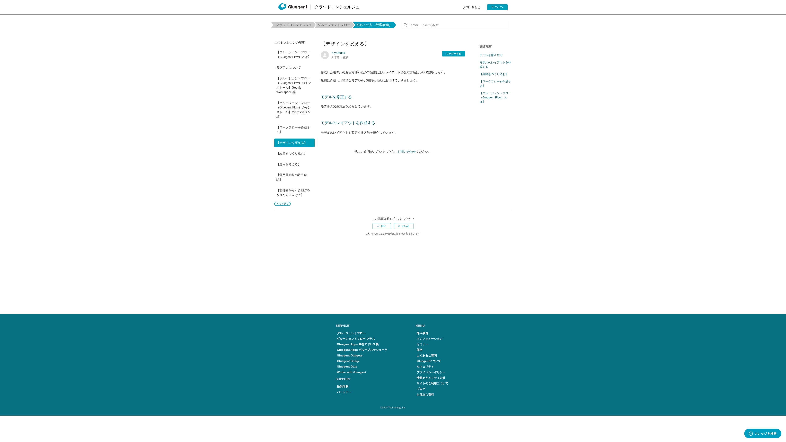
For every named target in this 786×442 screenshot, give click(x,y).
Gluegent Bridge (348, 361)
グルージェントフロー (334, 25)
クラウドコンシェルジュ (294, 25)
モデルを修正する (336, 97)
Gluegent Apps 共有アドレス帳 (358, 344)
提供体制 (342, 386)
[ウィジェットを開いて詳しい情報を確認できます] (762, 434)
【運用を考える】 (288, 164)
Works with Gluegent (351, 372)
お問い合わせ (471, 7)
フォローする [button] (453, 53)
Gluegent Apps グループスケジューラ (362, 349)
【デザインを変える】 (291, 142)
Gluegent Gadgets (350, 355)
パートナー (344, 392)
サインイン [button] (497, 7)
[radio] (382, 226)
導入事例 (422, 333)
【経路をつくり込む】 (291, 153)
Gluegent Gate (347, 366)
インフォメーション (430, 338)
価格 (419, 349)
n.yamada (338, 52)
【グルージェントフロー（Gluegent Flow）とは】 (293, 54)
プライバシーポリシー (431, 372)
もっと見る (282, 203)
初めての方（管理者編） (374, 25)
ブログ (421, 388)
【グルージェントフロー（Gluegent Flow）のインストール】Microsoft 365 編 (293, 109)
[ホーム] (292, 7)
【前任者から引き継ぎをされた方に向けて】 (293, 192)
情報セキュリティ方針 (431, 377)
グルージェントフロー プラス (356, 338)
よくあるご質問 (427, 355)
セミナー (422, 344)
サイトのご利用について (432, 383)
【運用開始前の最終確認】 (291, 177)
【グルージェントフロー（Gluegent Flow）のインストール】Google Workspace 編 (293, 85)
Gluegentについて (429, 361)
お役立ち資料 (425, 394)
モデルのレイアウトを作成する (348, 123)
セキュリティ (425, 366)
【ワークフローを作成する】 (293, 130)
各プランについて (288, 67)
